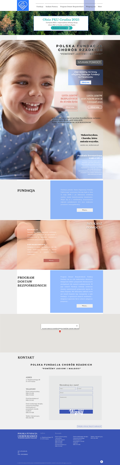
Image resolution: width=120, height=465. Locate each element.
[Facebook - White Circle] (101, 461)
